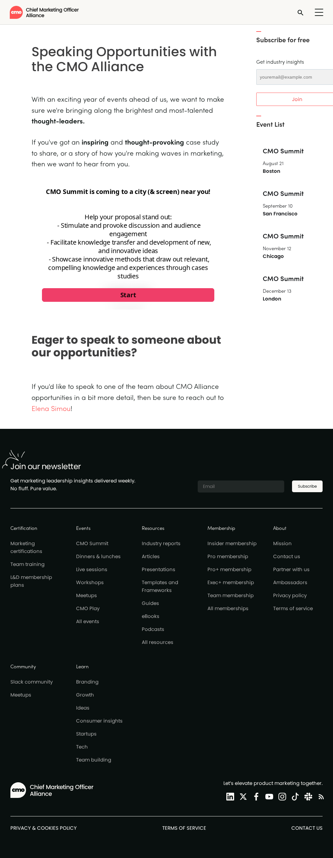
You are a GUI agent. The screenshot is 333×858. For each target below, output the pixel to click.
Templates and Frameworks (160, 586)
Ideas (82, 707)
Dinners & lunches (98, 556)
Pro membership (227, 556)
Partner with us (291, 569)
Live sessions (91, 569)
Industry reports (161, 543)
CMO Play (88, 608)
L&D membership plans (31, 581)
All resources (157, 642)
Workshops (90, 582)
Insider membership (232, 543)
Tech (82, 746)
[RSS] (320, 796)
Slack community (31, 681)
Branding (87, 681)
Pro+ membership (229, 569)
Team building (93, 759)
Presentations (158, 569)
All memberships (227, 608)
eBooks (150, 616)
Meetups (86, 595)
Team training (27, 564)
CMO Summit (92, 543)
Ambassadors (290, 582)
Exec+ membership (230, 582)
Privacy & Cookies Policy (43, 828)
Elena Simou (51, 408)
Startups (86, 733)
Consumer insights (99, 720)
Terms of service (293, 608)
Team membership (230, 595)
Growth (85, 694)
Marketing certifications (26, 547)
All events (87, 621)
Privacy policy (290, 595)
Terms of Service (184, 828)
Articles (151, 556)
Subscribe (307, 486)
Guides (150, 603)
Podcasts (153, 629)
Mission (282, 543)
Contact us (286, 556)
